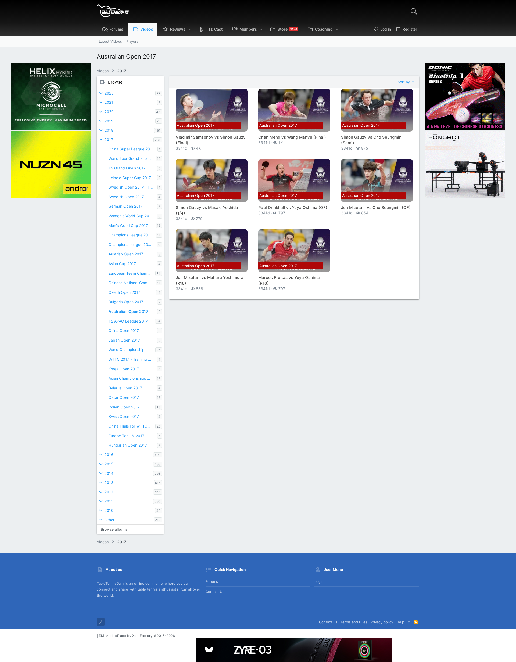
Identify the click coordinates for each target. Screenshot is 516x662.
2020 (109, 111)
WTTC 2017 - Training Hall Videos (133, 359)
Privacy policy (382, 622)
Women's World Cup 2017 (131, 216)
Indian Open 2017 (124, 407)
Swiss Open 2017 (124, 416)
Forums (212, 581)
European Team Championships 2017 (132, 273)
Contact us (215, 591)
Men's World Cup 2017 (128, 225)
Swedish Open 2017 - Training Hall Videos (133, 187)
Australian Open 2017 (128, 311)
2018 (109, 130)
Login (319, 581)
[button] (189, 29)
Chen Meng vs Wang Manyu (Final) (292, 137)
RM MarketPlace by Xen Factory (137, 636)
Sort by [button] (404, 82)
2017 (109, 139)
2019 (109, 121)
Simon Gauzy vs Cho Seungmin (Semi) (371, 140)
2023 (109, 93)
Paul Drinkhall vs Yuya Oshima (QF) (292, 207)
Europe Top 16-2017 (126, 435)
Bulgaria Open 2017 (126, 301)
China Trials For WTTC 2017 (132, 426)
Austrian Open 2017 (126, 254)
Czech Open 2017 (124, 292)
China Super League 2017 (131, 149)
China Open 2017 (124, 330)
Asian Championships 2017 (132, 378)
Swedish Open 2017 (126, 196)
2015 (109, 464)
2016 (109, 454)
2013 (109, 482)
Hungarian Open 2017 (128, 445)
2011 (109, 501)
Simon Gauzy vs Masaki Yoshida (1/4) (207, 210)
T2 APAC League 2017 (128, 321)
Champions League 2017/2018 (132, 235)
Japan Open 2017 (124, 340)
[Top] (409, 622)
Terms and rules (354, 622)
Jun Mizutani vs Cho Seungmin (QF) (376, 207)
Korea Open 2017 (124, 369)
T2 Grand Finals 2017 (127, 168)
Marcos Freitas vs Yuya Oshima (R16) (289, 280)
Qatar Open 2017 (124, 397)
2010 (109, 510)
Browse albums (114, 529)
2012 (109, 492)
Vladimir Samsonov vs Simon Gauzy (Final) (211, 140)
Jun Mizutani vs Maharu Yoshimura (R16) (209, 280)
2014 (109, 473)
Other (109, 520)
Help (400, 622)
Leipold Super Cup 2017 (130, 177)
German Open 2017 (126, 206)
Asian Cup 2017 (122, 263)
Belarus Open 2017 (125, 388)
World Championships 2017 (132, 349)
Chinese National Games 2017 (132, 282)
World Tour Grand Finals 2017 (132, 158)
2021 (109, 102)
